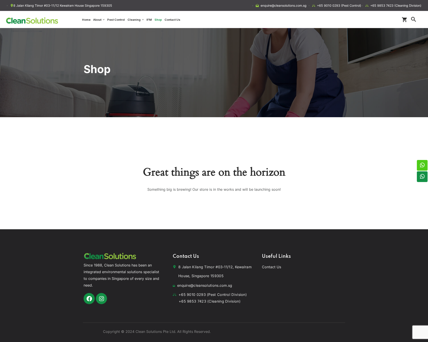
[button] (405, 19)
